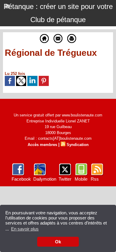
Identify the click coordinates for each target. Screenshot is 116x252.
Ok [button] (58, 241)
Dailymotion (44, 179)
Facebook (21, 179)
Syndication (78, 144)
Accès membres (42, 144)
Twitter (65, 179)
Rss (95, 179)
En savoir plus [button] (25, 228)
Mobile (81, 179)
